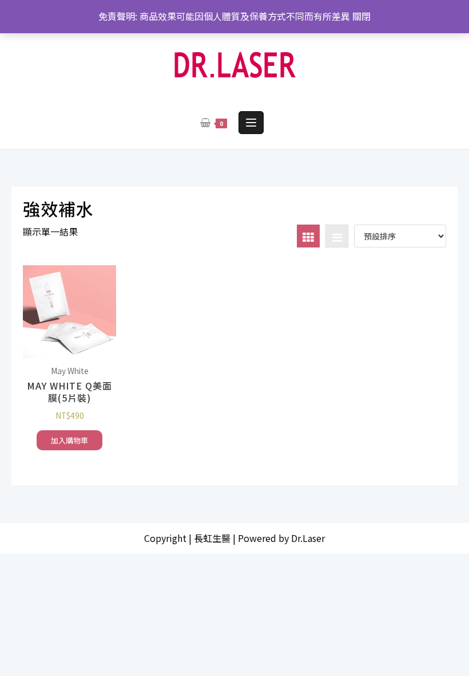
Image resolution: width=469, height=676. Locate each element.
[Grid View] (308, 236)
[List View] (336, 236)
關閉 (361, 16)
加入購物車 (69, 440)
